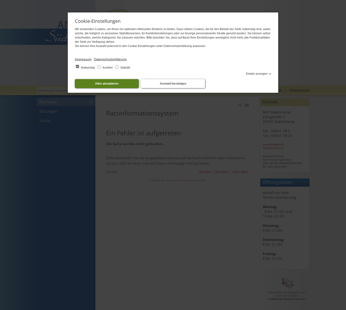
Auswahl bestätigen (173, 83)
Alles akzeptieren (106, 83)
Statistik (125, 67)
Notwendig (88, 67)
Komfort (107, 67)
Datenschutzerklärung (110, 59)
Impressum (83, 59)
